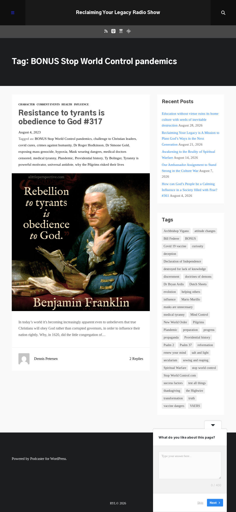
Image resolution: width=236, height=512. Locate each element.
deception (170, 254)
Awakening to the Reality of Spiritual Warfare (188, 154)
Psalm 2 (169, 345)
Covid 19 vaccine (175, 246)
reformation (205, 345)
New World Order (175, 322)
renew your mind (175, 352)
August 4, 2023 (29, 132)
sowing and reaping (195, 360)
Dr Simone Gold (117, 145)
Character (26, 104)
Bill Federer (171, 238)
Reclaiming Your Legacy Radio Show (118, 12)
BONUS (190, 238)
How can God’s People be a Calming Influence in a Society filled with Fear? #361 (189, 189)
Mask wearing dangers (85, 151)
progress (209, 330)
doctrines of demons (198, 276)
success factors (173, 383)
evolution (170, 292)
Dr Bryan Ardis (174, 284)
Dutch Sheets (197, 284)
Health (67, 104)
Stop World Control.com (180, 375)
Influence (81, 104)
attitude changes (205, 231)
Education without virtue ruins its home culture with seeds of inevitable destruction (190, 119)
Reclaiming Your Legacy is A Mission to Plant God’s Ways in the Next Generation (190, 138)
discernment (171, 276)
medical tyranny (44, 158)
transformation (173, 398)
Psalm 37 (186, 345)
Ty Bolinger (113, 158)
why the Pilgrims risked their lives (99, 164)
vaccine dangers (174, 406)
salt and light (200, 352)
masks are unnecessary (178, 307)
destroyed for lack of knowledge (185, 269)
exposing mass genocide (36, 151)
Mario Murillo (190, 299)
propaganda (171, 337)
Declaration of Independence (182, 261)
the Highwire (194, 390)
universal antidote (60, 164)
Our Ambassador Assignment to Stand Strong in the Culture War (189, 168)
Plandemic (65, 158)
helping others (191, 292)
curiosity (197, 246)
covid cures (26, 145)
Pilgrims (198, 322)
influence (170, 299)
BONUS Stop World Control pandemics (63, 139)
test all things (197, 383)
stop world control (204, 368)
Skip (200, 502)
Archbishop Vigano (176, 231)
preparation (190, 330)
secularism (170, 360)
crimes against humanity (54, 145)
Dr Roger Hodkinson (89, 145)
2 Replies (136, 359)
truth (192, 398)
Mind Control (199, 314)
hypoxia (61, 151)
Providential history (89, 158)
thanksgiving (172, 390)
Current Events (48, 104)
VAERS (195, 406)
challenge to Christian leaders (115, 139)
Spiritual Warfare (175, 368)
